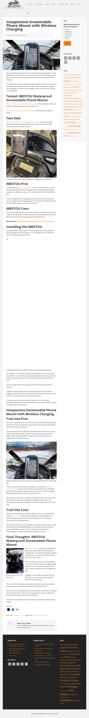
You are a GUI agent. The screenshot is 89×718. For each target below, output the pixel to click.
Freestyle (69, 84)
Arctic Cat (71, 75)
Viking (66, 38)
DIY (75, 81)
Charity (78, 77)
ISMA (65, 90)
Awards (78, 75)
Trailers (65, 126)
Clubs (67, 81)
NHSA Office (75, 669)
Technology (44, 615)
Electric (78, 81)
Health (70, 87)
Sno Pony (68, 36)
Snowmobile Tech (18, 615)
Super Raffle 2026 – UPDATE (43, 655)
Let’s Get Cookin (74, 660)
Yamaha (74, 136)
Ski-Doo (67, 113)
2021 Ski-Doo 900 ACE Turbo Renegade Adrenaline (22, 122)
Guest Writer (75, 654)
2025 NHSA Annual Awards (42, 665)
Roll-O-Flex (68, 34)
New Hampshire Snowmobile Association (42, 713)
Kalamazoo (68, 32)
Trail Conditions (78, 122)
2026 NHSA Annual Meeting (43, 653)
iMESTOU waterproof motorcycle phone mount (21, 104)
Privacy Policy (13, 655)
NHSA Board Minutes (15, 653)
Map (34, 615)
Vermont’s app (16, 516)
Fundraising (75, 84)
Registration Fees (76, 107)
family (65, 84)
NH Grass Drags (71, 101)
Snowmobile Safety (71, 119)
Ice (80, 87)
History (76, 87)
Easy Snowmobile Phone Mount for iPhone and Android (36, 221)
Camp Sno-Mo (69, 77)
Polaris (71, 104)
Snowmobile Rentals (75, 116)
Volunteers (74, 132)
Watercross (68, 136)
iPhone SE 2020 (32, 548)
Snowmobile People (69, 680)
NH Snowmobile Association (14, 4)
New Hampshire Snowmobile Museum (72, 95)
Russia (80, 110)
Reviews (38, 615)
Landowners (71, 90)
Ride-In (74, 110)
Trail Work (68, 129)
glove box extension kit (25, 188)
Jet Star (67, 29)
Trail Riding (73, 126)
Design (72, 81)
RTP (78, 110)
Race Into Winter (72, 671)
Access (66, 75)
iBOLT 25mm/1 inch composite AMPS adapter (21, 111)
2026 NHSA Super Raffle (42, 662)
